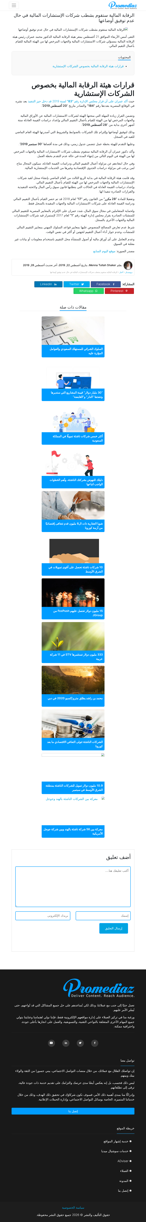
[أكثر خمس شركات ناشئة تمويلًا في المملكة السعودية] (73, 425)
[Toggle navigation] (14, 5)
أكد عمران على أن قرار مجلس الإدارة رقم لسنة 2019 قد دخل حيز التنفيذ (78, 101)
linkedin (46, 284)
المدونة (123, 1181)
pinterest (117, 291)
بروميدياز (128, 272)
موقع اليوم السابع (104, 251)
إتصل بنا (73, 1111)
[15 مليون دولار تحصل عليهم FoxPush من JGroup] (73, 595)
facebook (103, 284)
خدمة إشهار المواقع (116, 1141)
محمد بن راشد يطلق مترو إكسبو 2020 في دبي (75, 698)
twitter (74, 284)
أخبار (121, 272)
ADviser (123, 1161)
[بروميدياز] (123, 5)
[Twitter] (80, 1043)
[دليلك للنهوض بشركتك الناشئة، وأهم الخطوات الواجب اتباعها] (73, 468)
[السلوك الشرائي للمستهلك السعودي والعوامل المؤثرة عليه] (73, 337)
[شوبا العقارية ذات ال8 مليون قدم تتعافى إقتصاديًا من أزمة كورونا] (73, 512)
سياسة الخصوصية (73, 1207)
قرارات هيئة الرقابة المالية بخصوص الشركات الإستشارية (88, 66)
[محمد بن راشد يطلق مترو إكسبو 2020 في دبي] (73, 687)
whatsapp (86, 291)
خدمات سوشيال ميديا (114, 1151)
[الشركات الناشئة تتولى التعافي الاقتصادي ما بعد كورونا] (73, 730)
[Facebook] (94, 1043)
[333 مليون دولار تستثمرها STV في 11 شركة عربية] (73, 643)
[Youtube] (51, 1043)
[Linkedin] (65, 1043)
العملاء (124, 1171)
